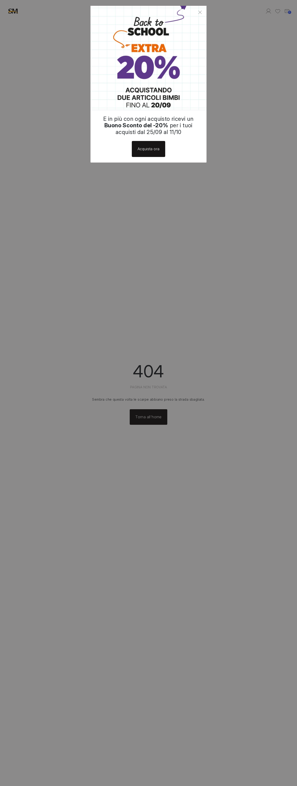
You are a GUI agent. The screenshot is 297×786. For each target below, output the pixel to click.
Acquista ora (149, 149)
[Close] (200, 12)
